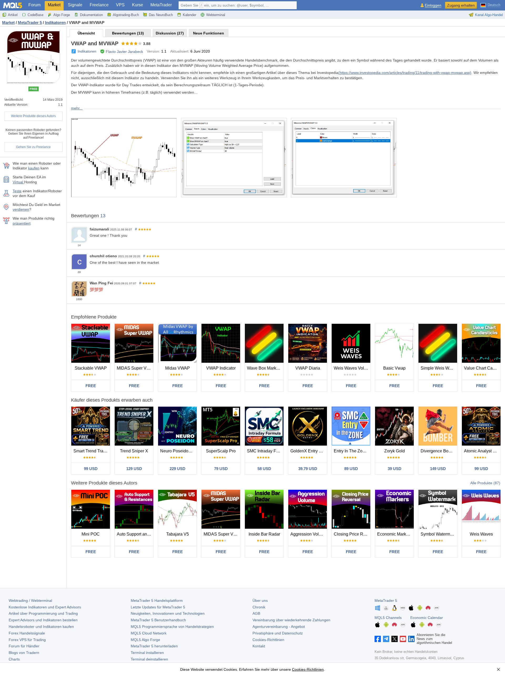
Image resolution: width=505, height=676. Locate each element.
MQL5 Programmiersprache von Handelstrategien (172, 626)
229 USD (177, 468)
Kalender (189, 15)
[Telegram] (386, 639)
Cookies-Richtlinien (268, 640)
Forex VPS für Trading (27, 640)
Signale (75, 5)
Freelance (99, 5)
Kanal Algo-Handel (489, 15)
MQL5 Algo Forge (145, 640)
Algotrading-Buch (126, 15)
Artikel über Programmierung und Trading (43, 613)
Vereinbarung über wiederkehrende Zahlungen (291, 620)
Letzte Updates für (158, 607)
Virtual (18, 182)
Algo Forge (61, 15)
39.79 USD (307, 468)
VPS (120, 5)
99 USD (91, 468)
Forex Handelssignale (27, 633)
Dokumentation (91, 15)
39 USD (394, 468)
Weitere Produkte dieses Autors (33, 116)
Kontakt (258, 646)
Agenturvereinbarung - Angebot (278, 626)
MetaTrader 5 (386, 600)
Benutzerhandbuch (158, 620)
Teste (17, 191)
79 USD (221, 468)
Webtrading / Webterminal (30, 600)
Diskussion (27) (170, 33)
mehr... (77, 108)
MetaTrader (161, 5)
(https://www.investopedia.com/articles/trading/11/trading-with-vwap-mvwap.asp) (404, 72)
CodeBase (35, 15)
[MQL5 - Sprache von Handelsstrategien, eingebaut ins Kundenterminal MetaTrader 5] (12, 5)
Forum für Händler (24, 646)
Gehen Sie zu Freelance (33, 147)
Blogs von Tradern (24, 652)
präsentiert (22, 223)
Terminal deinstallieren (149, 659)
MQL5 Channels (388, 618)
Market (54, 5)
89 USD (351, 468)
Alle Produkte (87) (485, 483)
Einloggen (433, 5)
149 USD (438, 468)
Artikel (13, 15)
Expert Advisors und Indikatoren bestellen (43, 620)
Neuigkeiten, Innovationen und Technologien (168, 613)
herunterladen (154, 646)
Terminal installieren (147, 652)
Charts (14, 659)
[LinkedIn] (411, 639)
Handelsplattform (157, 600)
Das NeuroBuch (161, 15)
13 (102, 215)
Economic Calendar (426, 618)
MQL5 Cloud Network (148, 633)
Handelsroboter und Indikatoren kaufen (41, 626)
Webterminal (215, 15)
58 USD (264, 468)
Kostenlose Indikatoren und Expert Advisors (45, 607)
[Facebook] (378, 639)
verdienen (21, 209)
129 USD (134, 468)
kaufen (33, 168)
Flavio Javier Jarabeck (124, 51)
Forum (34, 5)
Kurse (137, 5)
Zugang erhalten (461, 5)
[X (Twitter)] (394, 639)
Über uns (260, 600)
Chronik (258, 607)
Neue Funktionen (208, 33)
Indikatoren (87, 51)
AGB (256, 613)
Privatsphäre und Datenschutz (277, 633)
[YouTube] (403, 639)
